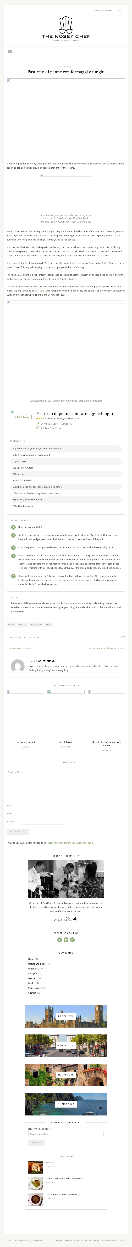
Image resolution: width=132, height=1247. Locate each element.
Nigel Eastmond (31, 637)
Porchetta (50, 1162)
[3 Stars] (41, 418)
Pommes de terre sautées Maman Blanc (104, 648)
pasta (48, 625)
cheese (11, 625)
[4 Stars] (43, 418)
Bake (31, 959)
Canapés (32, 973)
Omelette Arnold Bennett (20, 648)
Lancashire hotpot (25, 742)
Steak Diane (66, 742)
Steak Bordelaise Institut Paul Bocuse (63, 1194)
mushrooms (36, 625)
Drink (31, 983)
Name (10, 805)
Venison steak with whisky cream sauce (64, 1178)
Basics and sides (37, 963)
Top (122, 1240)
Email (10, 813)
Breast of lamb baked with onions (106, 743)
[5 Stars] (45, 418)
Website (10, 821)
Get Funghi (40, 290)
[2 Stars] (39, 418)
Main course (65, 66)
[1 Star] (37, 418)
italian (22, 625)
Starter (32, 992)
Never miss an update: (39, 1128)
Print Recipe (23, 417)
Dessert (32, 978)
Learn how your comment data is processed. (70, 842)
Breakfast (33, 968)
